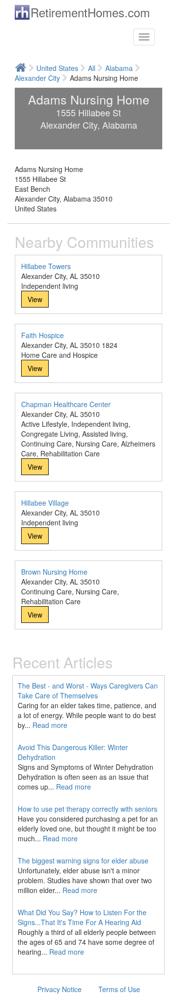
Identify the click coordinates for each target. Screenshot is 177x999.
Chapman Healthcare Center (66, 404)
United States (57, 68)
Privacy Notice (59, 989)
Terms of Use (119, 989)
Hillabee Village (45, 503)
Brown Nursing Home (54, 572)
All (91, 68)
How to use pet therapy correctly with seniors (87, 809)
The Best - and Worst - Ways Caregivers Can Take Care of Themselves (88, 690)
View (35, 299)
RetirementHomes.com (90, 12)
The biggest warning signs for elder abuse (83, 860)
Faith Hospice (42, 335)
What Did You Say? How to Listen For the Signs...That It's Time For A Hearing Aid (82, 917)
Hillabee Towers (46, 266)
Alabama (119, 68)
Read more (49, 725)
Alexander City (37, 78)
